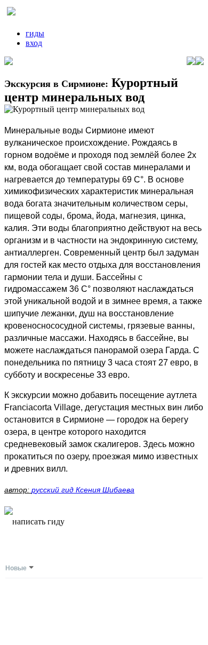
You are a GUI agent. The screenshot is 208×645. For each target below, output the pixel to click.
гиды (35, 33)
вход (34, 42)
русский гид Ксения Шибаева (82, 489)
